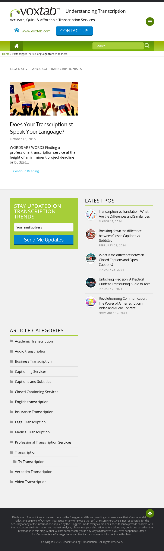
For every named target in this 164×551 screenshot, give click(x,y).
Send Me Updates (44, 239)
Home (5, 53)
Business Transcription (33, 361)
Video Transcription (31, 481)
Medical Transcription (32, 432)
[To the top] (150, 513)
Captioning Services (31, 371)
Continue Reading (26, 171)
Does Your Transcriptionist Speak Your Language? (41, 128)
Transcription (26, 452)
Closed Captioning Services (36, 391)
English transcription (31, 401)
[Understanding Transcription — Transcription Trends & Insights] (38, 11)
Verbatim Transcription (33, 471)
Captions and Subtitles (33, 381)
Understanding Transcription (80, 542)
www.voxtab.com (35, 31)
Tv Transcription (31, 461)
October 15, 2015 (23, 139)
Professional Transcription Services (43, 442)
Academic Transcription (34, 341)
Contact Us (74, 30)
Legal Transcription (30, 422)
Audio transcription (30, 351)
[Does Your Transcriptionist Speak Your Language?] (44, 99)
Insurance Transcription (34, 411)
